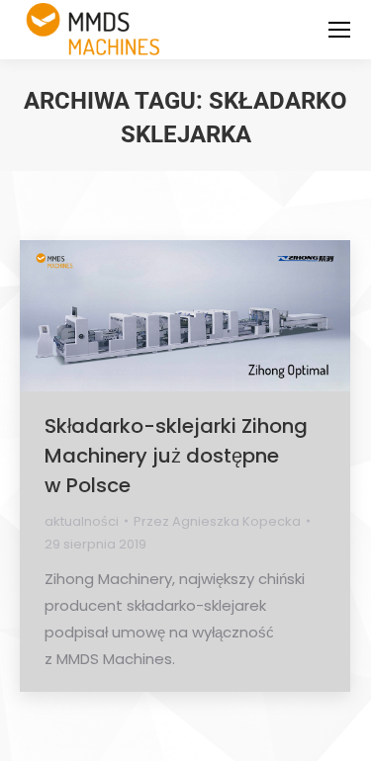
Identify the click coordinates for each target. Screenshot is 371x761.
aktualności (82, 521)
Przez (217, 521)
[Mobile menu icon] (339, 30)
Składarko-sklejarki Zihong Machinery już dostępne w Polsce (176, 455)
